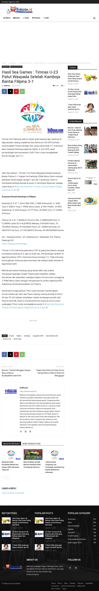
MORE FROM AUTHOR (31, 444)
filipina (19, 336)
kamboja (27, 336)
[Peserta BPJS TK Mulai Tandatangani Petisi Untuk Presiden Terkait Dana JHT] (90, 181)
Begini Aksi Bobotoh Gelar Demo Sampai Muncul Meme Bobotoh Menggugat (50, 373)
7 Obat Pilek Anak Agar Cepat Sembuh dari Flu (74, 107)
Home (4, 63)
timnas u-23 (7, 339)
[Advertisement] (67, 10)
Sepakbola (12, 63)
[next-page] (7, 477)
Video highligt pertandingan (14, 243)
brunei (11, 336)
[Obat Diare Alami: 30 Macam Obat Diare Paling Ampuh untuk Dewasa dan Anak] (90, 77)
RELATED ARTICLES (11, 444)
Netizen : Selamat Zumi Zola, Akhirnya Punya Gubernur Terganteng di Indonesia (75, 132)
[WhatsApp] (22, 91)
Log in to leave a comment (13, 493)
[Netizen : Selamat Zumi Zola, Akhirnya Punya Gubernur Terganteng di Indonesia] (90, 131)
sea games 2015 (38, 336)
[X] (10, 91)
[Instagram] (26, 431)
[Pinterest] (16, 91)
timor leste (17, 339)
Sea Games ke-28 (25, 63)
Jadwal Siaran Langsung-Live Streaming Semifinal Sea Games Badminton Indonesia (54, 467)
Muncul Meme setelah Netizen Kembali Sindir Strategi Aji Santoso (32, 464)
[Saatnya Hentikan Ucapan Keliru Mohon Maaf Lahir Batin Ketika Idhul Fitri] (90, 201)
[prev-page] (3, 477)
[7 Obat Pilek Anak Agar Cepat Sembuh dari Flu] (90, 108)
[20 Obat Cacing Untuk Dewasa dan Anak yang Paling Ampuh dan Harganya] (90, 92)
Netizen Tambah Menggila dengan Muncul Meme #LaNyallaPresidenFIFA (16, 373)
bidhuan (7, 86)
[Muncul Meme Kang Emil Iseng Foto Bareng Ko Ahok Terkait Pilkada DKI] (90, 148)
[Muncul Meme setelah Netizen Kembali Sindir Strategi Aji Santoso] (32, 454)
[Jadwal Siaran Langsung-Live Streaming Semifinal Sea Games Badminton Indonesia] (54, 454)
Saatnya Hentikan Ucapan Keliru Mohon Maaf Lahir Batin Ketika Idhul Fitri (74, 203)
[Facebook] (4, 91)
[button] (94, 18)
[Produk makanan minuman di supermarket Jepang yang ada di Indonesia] (91, 164)
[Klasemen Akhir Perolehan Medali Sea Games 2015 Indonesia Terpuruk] (11, 454)
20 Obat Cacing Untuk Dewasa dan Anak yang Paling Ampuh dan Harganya (20, 535)
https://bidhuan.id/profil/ (28, 391)
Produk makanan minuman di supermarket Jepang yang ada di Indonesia (75, 165)
